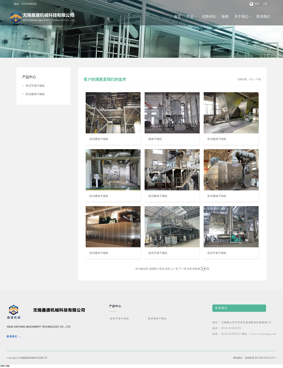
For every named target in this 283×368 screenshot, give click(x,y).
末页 (189, 268)
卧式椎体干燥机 (33, 94)
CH (265, 3)
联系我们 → (14, 336)
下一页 (182, 268)
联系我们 (263, 16)
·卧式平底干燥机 (119, 318)
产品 (190, 16)
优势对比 (209, 16)
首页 (177, 16)
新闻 (225, 16)
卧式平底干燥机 (33, 85)
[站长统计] (5, 366)
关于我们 (241, 16)
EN (257, 3)
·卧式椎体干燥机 (157, 318)
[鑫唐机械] (42, 17)
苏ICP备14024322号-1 (265, 357)
